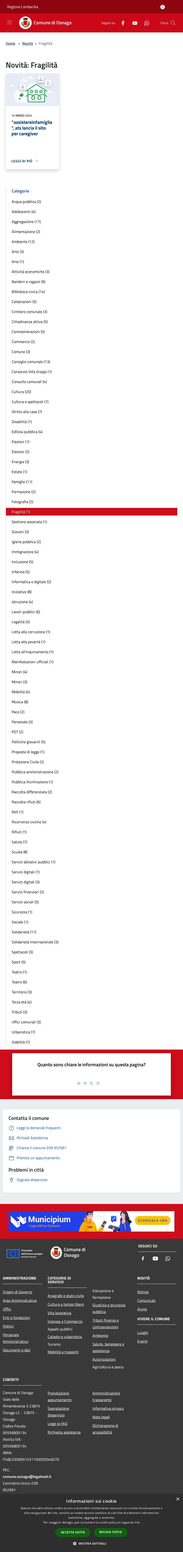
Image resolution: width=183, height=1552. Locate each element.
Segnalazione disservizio (58, 1411)
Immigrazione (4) (25, 552)
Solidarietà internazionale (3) (35, 942)
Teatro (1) (19, 972)
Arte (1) (18, 261)
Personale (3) (22, 722)
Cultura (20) (21, 391)
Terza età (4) (21, 1002)
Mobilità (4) (21, 692)
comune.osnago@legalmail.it (27, 1476)
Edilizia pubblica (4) (27, 432)
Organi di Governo (17, 1292)
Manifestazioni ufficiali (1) (32, 662)
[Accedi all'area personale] (162, 7)
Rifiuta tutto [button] (110, 1532)
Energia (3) (20, 462)
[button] (91, 1543)
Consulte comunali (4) (29, 381)
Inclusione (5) (22, 562)
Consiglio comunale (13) (31, 361)
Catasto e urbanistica (65, 1337)
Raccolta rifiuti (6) (26, 802)
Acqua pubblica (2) (26, 201)
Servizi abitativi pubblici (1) (33, 862)
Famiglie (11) (22, 482)
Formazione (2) (24, 492)
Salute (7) (19, 842)
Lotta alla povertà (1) (28, 642)
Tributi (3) (19, 1012)
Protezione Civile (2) (28, 762)
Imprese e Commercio (65, 1321)
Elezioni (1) (20, 442)
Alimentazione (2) (26, 231)
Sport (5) (18, 962)
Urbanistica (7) (23, 1032)
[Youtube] (133, 23)
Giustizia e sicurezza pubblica (108, 1308)
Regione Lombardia (22, 7)
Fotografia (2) (22, 502)
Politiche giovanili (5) (28, 742)
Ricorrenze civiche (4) (29, 822)
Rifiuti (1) (19, 832)
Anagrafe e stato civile (66, 1296)
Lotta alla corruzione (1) (31, 632)
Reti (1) (17, 812)
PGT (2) (17, 732)
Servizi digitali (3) (26, 882)
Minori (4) (19, 672)
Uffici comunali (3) (26, 1022)
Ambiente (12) (23, 241)
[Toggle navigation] (9, 22)
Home (10, 43)
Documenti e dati (16, 1350)
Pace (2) (18, 712)
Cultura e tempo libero (66, 1304)
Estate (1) (19, 472)
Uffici (7, 1309)
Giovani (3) (20, 532)
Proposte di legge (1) (28, 752)
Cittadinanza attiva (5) (30, 321)
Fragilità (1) (21, 512)
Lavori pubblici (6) (26, 612)
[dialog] (91, 1523)
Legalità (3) (21, 622)
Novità (27, 43)
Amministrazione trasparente (106, 1396)
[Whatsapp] (145, 23)
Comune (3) (21, 351)
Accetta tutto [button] (73, 1532)
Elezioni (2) (20, 452)
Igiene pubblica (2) (26, 542)
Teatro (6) (19, 982)
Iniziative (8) (21, 592)
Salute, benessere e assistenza (108, 1347)
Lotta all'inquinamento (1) (32, 652)
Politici (8, 1326)
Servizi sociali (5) (25, 902)
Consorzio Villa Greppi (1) (32, 371)
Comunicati (146, 1300)
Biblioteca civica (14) (28, 291)
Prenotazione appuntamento (59, 1396)
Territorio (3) (22, 992)
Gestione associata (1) (29, 522)
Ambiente (100, 1335)
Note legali (101, 1417)
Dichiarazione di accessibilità (105, 1429)
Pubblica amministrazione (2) (35, 772)
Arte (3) (18, 251)
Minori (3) (19, 682)
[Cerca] (173, 23)
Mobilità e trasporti (63, 1352)
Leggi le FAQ (58, 1423)
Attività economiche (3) (30, 271)
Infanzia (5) (21, 572)
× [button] (177, 1499)
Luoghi (142, 1332)
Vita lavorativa (59, 1313)
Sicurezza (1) (22, 912)
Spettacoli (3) (22, 952)
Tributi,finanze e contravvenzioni (105, 1323)
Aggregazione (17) (26, 221)
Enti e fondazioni (16, 1317)
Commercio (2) (23, 341)
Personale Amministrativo (15, 1338)
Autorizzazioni (104, 1359)
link (137, 1522)
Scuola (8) (19, 852)
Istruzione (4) (22, 602)
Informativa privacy (108, 1408)
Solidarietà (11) (24, 932)
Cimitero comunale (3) (29, 311)
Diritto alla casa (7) (27, 412)
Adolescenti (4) (24, 211)
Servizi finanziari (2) (28, 892)
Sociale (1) (20, 922)
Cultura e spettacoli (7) (30, 401)
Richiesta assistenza (64, 1432)
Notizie (143, 1292)
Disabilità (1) (22, 422)
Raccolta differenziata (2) (32, 792)
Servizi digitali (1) (26, 872)
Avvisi (142, 1309)
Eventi (142, 1341)
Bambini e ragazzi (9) (28, 281)
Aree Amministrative (20, 1300)
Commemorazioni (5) (28, 331)
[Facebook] (121, 23)
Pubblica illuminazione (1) (32, 782)
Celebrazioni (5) (24, 301)
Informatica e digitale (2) (31, 582)
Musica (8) (20, 702)
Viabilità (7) (21, 1042)
